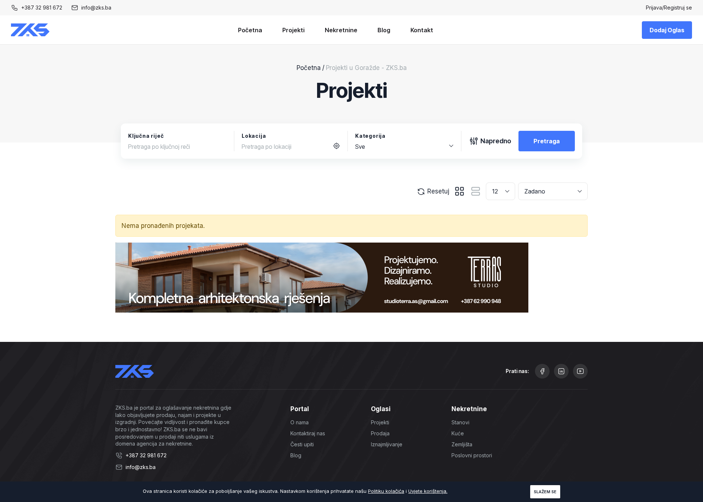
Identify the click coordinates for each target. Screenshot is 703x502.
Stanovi (460, 422)
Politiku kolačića (386, 491)
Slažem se (545, 491)
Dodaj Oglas (667, 30)
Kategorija (370, 136)
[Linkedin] (561, 371)
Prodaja (380, 433)
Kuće (457, 433)
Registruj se (678, 7)
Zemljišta (461, 444)
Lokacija (254, 136)
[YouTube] (580, 371)
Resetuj (437, 191)
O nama (299, 422)
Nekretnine (341, 30)
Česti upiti (302, 444)
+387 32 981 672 (41, 7)
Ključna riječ (146, 136)
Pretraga (546, 141)
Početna (250, 30)
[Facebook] (542, 371)
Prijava (654, 7)
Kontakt (421, 30)
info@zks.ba (96, 7)
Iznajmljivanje (386, 444)
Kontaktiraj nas (307, 433)
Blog (383, 30)
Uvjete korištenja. (427, 491)
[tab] (459, 191)
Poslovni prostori (471, 455)
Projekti (293, 30)
